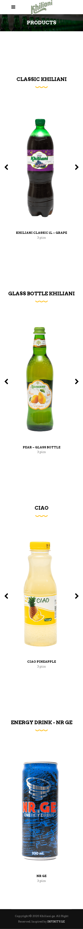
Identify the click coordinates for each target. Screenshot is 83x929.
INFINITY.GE (56, 921)
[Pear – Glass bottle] (41, 379)
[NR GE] (41, 808)
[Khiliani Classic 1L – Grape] (41, 165)
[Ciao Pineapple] (41, 594)
